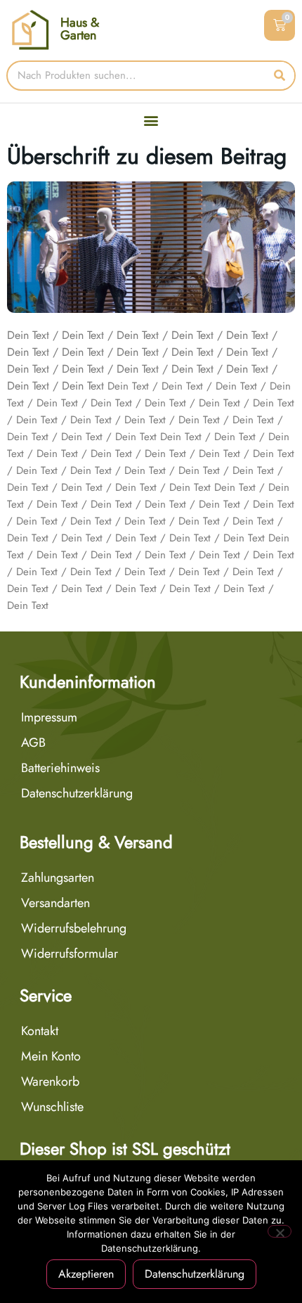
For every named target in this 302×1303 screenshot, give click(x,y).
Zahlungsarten (57, 877)
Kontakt (39, 1031)
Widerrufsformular (69, 953)
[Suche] (279, 75)
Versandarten (55, 903)
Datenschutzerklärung (77, 793)
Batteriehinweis (60, 768)
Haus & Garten (79, 28)
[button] (151, 120)
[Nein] (279, 1231)
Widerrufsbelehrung (73, 928)
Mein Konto (51, 1056)
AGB (33, 742)
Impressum (49, 717)
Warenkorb (50, 1081)
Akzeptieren (86, 1274)
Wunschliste (52, 1107)
